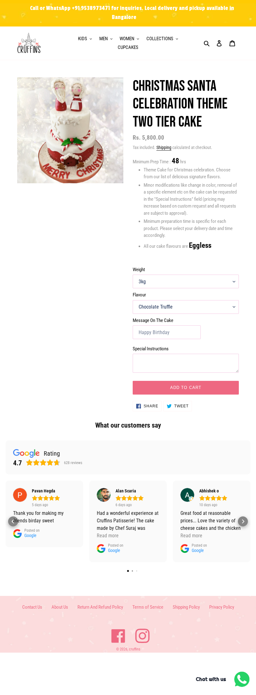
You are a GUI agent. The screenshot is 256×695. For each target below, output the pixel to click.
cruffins (134, 649)
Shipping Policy (186, 607)
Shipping (163, 147)
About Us (60, 607)
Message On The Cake (153, 320)
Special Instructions (151, 349)
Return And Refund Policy (100, 607)
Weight (139, 269)
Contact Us (32, 607)
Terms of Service (147, 607)
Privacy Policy (221, 607)
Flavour (139, 295)
